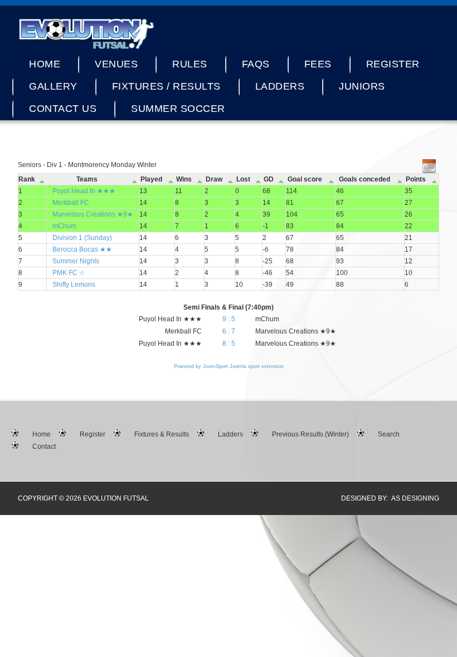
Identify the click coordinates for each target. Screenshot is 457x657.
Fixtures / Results (166, 86)
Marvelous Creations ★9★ (92, 214)
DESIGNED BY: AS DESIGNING (386, 498)
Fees (318, 64)
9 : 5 (228, 319)
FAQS (256, 64)
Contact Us (62, 108)
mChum (64, 226)
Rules (189, 64)
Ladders (280, 86)
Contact (44, 446)
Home (44, 64)
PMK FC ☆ (68, 273)
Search (389, 434)
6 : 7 (228, 331)
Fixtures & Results (161, 434)
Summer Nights (75, 261)
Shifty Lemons (73, 284)
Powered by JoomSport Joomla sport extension (229, 366)
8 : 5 (228, 343)
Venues (116, 64)
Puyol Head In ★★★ (83, 191)
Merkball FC (70, 203)
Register (393, 64)
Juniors (362, 86)
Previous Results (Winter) (310, 434)
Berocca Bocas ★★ (82, 249)
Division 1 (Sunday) (82, 238)
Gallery (53, 86)
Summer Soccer (178, 108)
